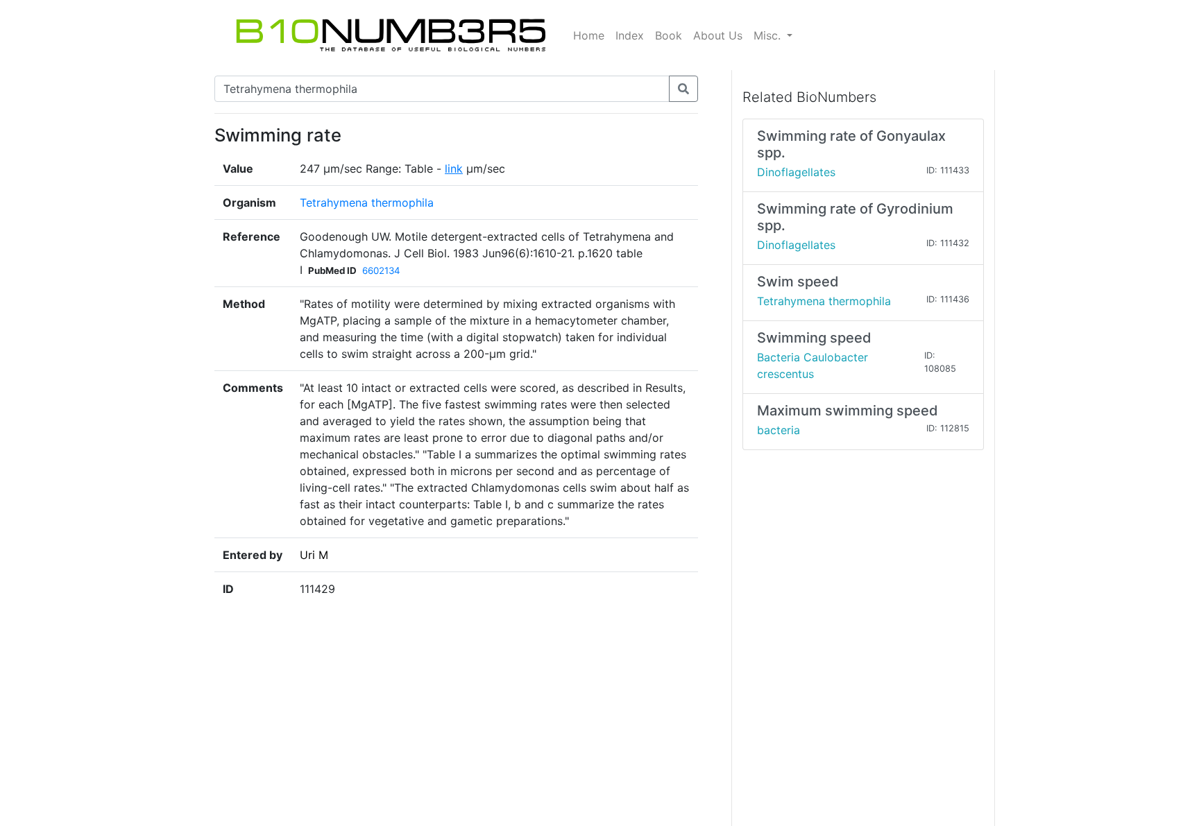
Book (668, 35)
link (454, 168)
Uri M (314, 555)
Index (629, 35)
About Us (717, 35)
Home (588, 35)
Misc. (769, 35)
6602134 (381, 270)
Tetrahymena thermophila (367, 202)
